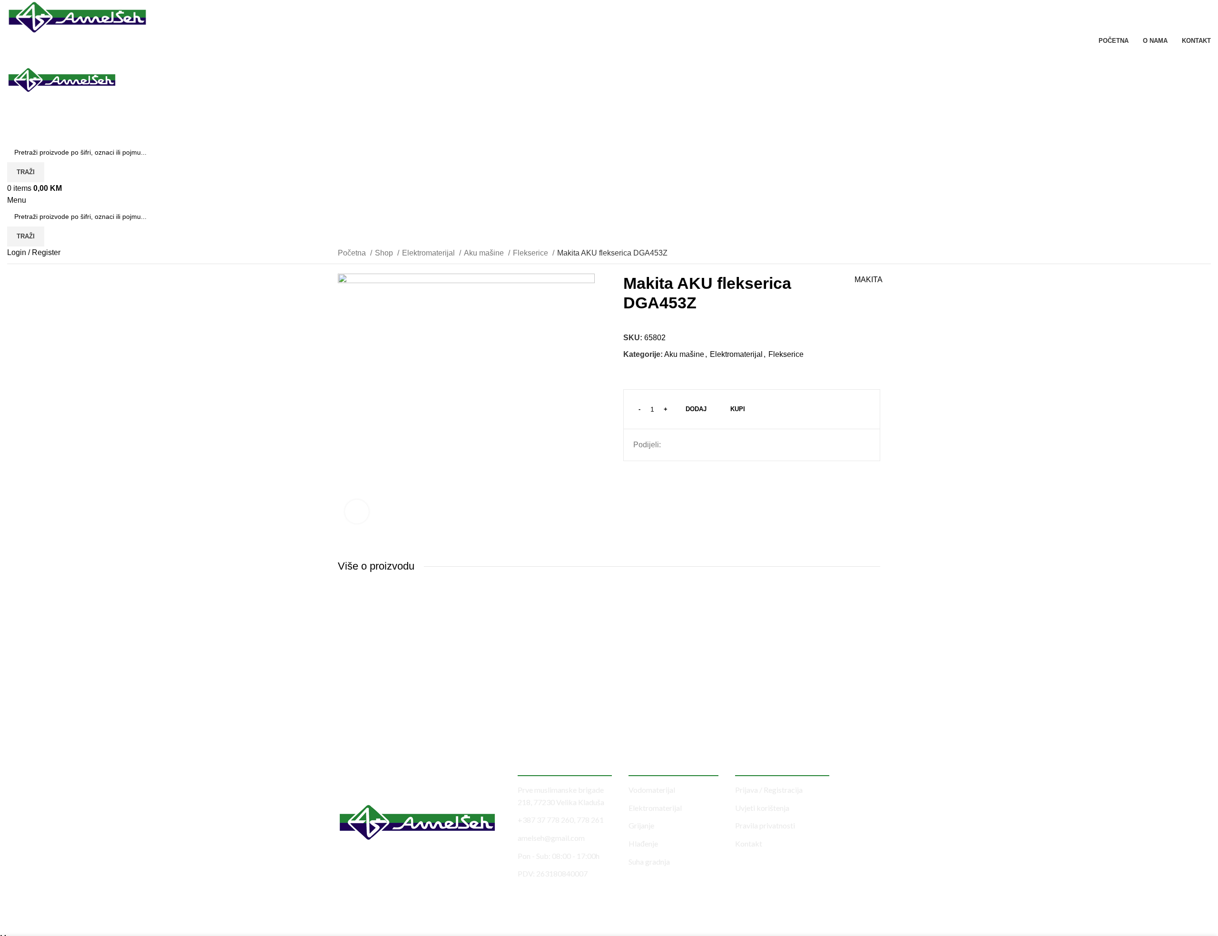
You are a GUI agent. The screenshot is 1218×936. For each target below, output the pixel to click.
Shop (385, 253)
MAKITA (869, 280)
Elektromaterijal (429, 253)
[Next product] (875, 253)
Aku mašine (485, 253)
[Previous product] (856, 253)
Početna (353, 253)
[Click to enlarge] (357, 511)
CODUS (216, 918)
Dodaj (696, 409)
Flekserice (531, 253)
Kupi (737, 409)
